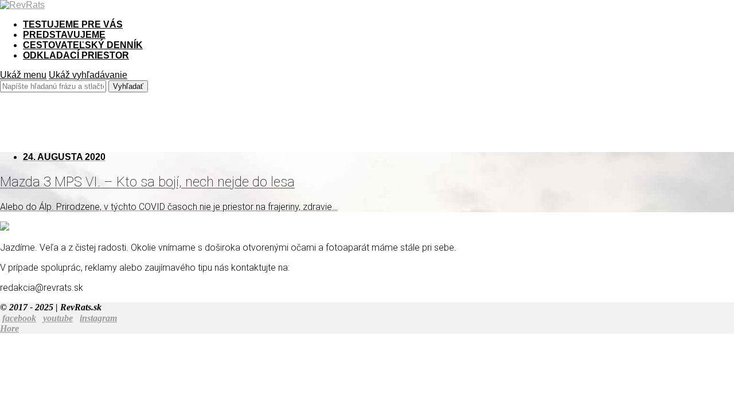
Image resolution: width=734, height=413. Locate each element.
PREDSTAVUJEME (64, 35)
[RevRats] (22, 5)
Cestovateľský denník (83, 45)
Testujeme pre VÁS (73, 24)
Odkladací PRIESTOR (76, 55)
